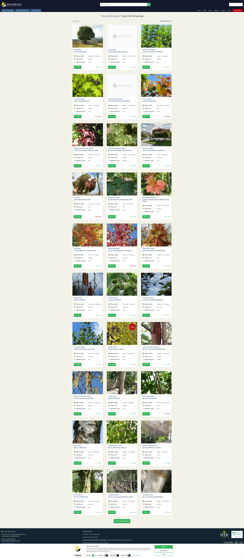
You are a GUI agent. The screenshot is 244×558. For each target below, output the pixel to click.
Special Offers (237, 10)
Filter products (164, 21)
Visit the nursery (36, 10)
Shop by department (21, 10)
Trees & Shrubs (109, 16)
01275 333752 (11, 539)
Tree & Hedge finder (8, 10)
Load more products (122, 521)
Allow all (164, 546)
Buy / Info (77, 67)
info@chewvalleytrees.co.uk (12, 541)
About (210, 10)
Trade (228, 10)
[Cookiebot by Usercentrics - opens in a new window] (77, 555)
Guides (199, 10)
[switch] (106, 555)
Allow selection (163, 550)
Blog (204, 10)
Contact (223, 10)
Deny (164, 554)
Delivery (216, 10)
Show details (136, 555)
